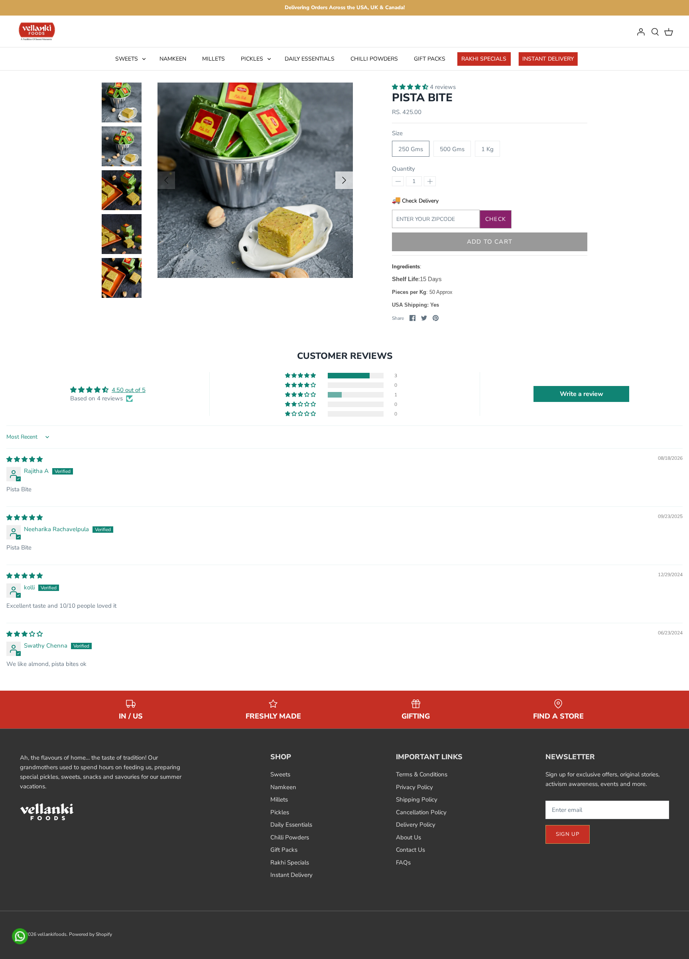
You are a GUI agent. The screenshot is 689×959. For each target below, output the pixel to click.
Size (397, 133)
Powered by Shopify (90, 934)
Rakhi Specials (483, 59)
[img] (24, 459)
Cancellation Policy (421, 812)
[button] (411, 87)
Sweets (126, 59)
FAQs (403, 862)
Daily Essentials (310, 59)
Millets (213, 59)
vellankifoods (52, 934)
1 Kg (487, 149)
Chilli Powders (374, 59)
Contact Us (410, 850)
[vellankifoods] (37, 31)
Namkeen (172, 59)
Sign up (567, 834)
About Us (408, 837)
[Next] (344, 180)
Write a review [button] (581, 394)
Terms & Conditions (421, 774)
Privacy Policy (414, 787)
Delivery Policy (415, 825)
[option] (255, 180)
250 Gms (410, 149)
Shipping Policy (416, 799)
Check (495, 219)
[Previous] (166, 180)
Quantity (403, 169)
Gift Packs (429, 59)
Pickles (252, 59)
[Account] (640, 31)
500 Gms (452, 149)
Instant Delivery (548, 59)
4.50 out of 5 (129, 390)
